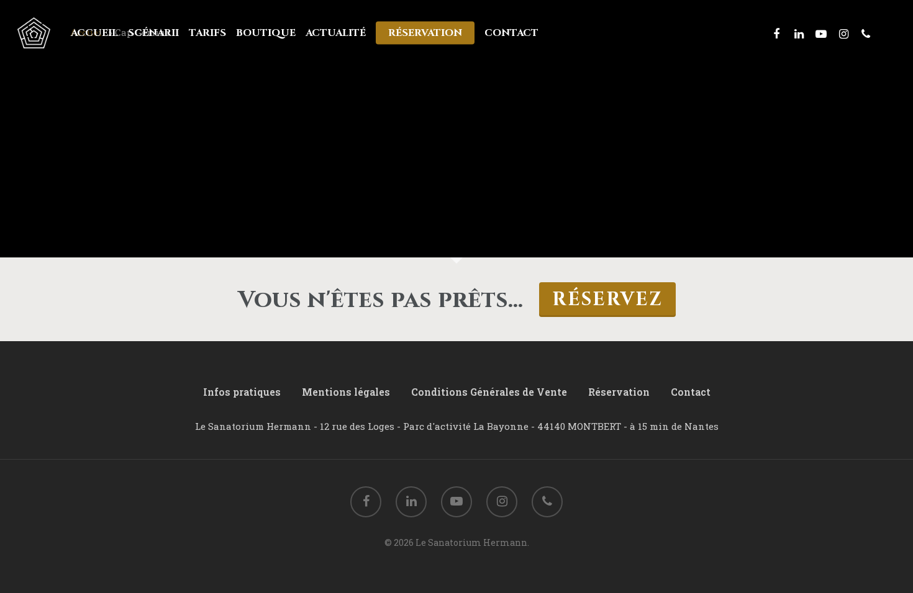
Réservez (607, 299)
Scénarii (153, 33)
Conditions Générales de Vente (489, 392)
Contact (511, 33)
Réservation (425, 33)
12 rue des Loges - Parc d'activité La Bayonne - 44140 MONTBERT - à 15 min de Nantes (519, 426)
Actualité (336, 33)
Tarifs (207, 33)
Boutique (266, 33)
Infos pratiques (242, 392)
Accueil (94, 33)
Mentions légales (346, 392)
